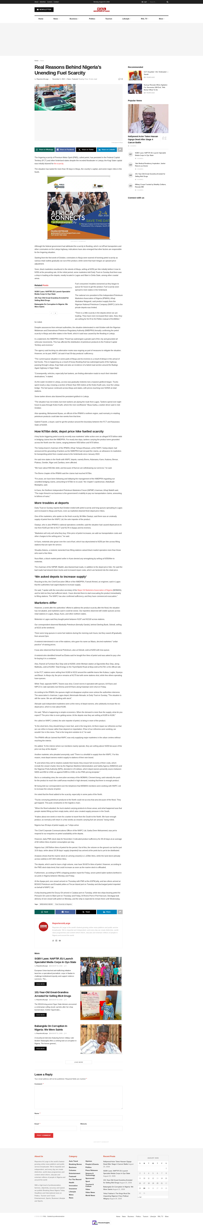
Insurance (73, 1189)
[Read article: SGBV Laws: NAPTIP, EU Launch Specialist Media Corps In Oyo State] (101, 972)
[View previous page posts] (51, 313)
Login (145, 2)
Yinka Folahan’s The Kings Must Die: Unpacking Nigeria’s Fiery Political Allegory (117, 1196)
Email (38, 1124)
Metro (71, 1195)
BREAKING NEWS (46, 904)
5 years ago (150, 93)
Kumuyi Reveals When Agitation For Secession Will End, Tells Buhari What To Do (155, 87)
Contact (56, 2)
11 (148, 1178)
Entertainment (74, 1173)
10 (144, 1178)
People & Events (92, 1164)
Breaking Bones (75, 1164)
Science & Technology (90, 1174)
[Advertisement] (101, 39)
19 (153, 1183)
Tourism (108, 19)
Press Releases (92, 1170)
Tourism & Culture (90, 1185)
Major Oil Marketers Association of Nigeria (95, 590)
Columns (72, 1170)
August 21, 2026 (56, 1033)
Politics (92, 19)
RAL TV (144, 19)
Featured (75, 79)
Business (73, 19)
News (55, 19)
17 (144, 1183)
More (161, 19)
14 (162, 1178)
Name (38, 1113)
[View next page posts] (55, 313)
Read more (41, 984)
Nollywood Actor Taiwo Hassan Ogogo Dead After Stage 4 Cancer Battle (143, 139)
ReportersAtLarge (43, 79)
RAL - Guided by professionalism (53, 1216)
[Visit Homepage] (101, 9)
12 (153, 1178)
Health (71, 1182)
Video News (90, 1192)
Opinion (89, 1161)
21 (162, 1183)
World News (90, 1195)
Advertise (43, 2)
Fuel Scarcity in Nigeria (63, 904)
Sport (88, 1181)
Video (88, 1189)
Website (83, 1124)
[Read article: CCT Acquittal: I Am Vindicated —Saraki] (135, 76)
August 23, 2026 (56, 966)
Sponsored (90, 1178)
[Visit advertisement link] (79, 208)
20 (157, 1183)
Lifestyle (125, 19)
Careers (49, 2)
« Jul (139, 1197)
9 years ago (150, 77)
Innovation (73, 1185)
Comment (39, 1084)
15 (166, 1178)
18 (149, 1183)
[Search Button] (167, 2)
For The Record (75, 1179)
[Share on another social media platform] (120, 149)
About (36, 2)
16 (140, 1183)
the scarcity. (59, 164)
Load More (78, 1062)
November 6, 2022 (58, 79)
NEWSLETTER (45, 9)
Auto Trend (73, 1161)
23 (140, 1188)
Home (40, 19)
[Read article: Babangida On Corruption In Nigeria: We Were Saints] (101, 1039)
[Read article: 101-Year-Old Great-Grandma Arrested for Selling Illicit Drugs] (101, 1006)
